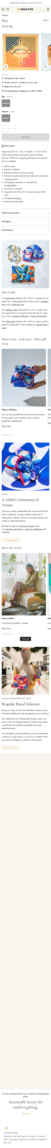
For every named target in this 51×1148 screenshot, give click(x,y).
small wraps (10, 298)
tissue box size (18, 304)
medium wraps (12, 309)
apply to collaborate (33, 529)
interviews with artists (13, 529)
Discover (25, 1113)
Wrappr (5, 15)
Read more (6, 426)
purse (4, 327)
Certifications (7, 230)
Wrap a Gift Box (9, 409)
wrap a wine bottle (38, 316)
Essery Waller (8, 618)
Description (10, 145)
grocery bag (41, 324)
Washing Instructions (11, 212)
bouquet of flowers (20, 316)
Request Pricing (11, 747)
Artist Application (11, 540)
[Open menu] (2, 9)
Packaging (6, 221)
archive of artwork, (27, 526)
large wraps (10, 321)
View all (25, 638)
